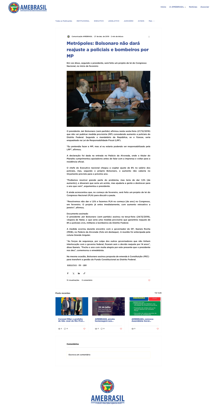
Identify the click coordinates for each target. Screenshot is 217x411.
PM (80, 265)
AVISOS (141, 21)
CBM (85, 265)
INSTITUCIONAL (83, 21)
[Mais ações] (149, 36)
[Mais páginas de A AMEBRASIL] (185, 7)
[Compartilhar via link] (84, 273)
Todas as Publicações (63, 21)
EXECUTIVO (99, 21)
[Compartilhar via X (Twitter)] (73, 273)
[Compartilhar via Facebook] (68, 273)
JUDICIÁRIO (128, 21)
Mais (150, 21)
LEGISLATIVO (113, 21)
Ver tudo (158, 293)
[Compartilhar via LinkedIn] (79, 273)
